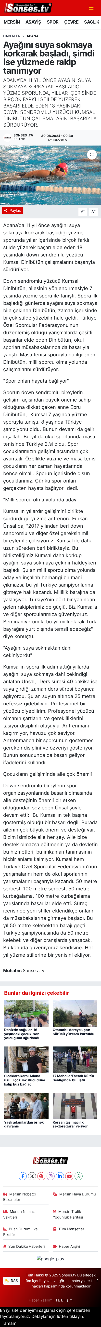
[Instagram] (51, 1176)
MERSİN (12, 22)
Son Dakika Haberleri (26, 1246)
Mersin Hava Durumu (77, 1194)
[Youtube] (69, 1176)
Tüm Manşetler (71, 1229)
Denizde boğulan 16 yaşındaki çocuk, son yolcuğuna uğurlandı (21, 1034)
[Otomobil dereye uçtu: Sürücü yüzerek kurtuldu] (75, 1013)
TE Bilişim (64, 1300)
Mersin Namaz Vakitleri (19, 1214)
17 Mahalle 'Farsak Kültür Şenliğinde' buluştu (73, 1078)
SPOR (53, 22)
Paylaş (15, 210)
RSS (14, 1281)
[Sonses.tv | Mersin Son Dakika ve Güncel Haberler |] (27, 7)
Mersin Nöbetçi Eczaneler (19, 1197)
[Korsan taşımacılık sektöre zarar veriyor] (75, 1105)
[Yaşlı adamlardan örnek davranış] (26, 1105)
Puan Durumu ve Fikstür (20, 1232)
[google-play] (50, 1259)
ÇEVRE (71, 22)
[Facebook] (23, 1176)
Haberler (11, 36)
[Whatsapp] (79, 1176)
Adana (32, 36)
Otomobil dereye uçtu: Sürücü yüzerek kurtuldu (73, 1032)
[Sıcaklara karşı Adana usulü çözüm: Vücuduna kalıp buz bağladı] (26, 1059)
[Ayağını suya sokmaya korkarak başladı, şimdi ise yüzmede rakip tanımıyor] (50, 175)
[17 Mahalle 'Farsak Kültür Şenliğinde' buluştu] (75, 1059)
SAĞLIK (91, 22)
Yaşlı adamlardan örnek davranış (24, 1124)
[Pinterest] (41, 1176)
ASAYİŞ (33, 22)
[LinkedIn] (60, 1176)
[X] (32, 1176)
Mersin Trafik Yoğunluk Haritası (68, 1214)
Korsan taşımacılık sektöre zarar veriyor (70, 1124)
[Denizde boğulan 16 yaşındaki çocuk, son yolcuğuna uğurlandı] (26, 1013)
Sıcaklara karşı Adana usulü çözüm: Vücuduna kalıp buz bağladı (24, 1080)
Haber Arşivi (69, 1246)
